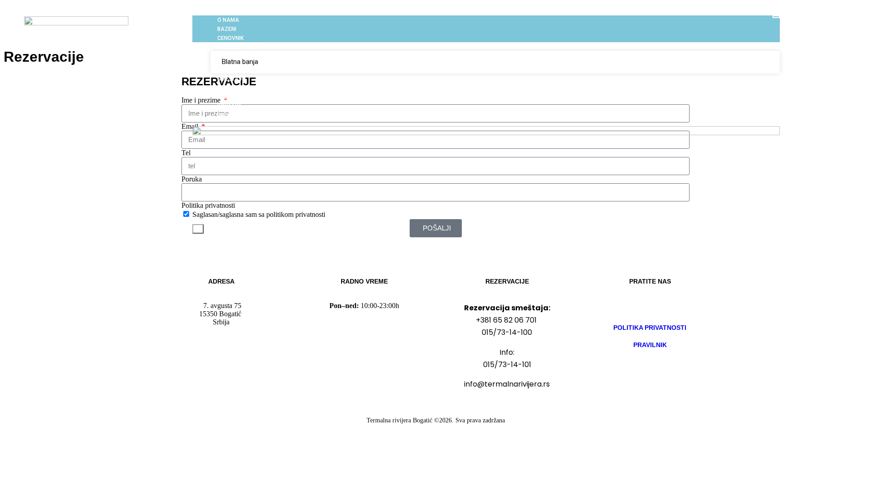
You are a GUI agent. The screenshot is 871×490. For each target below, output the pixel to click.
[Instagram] (650, 305)
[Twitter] (676, 305)
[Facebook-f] (623, 305)
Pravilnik (650, 344)
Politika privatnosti (649, 327)
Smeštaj (229, 79)
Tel (186, 153)
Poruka (191, 179)
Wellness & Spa (239, 47)
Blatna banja (240, 62)
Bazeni (226, 29)
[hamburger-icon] (776, 16)
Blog (224, 97)
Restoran (231, 88)
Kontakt (229, 106)
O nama (228, 20)
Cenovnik (230, 38)
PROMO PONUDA (239, 115)
